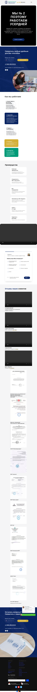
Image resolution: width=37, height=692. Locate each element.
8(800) (21, 2)
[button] (18, 237)
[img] (10, 2)
